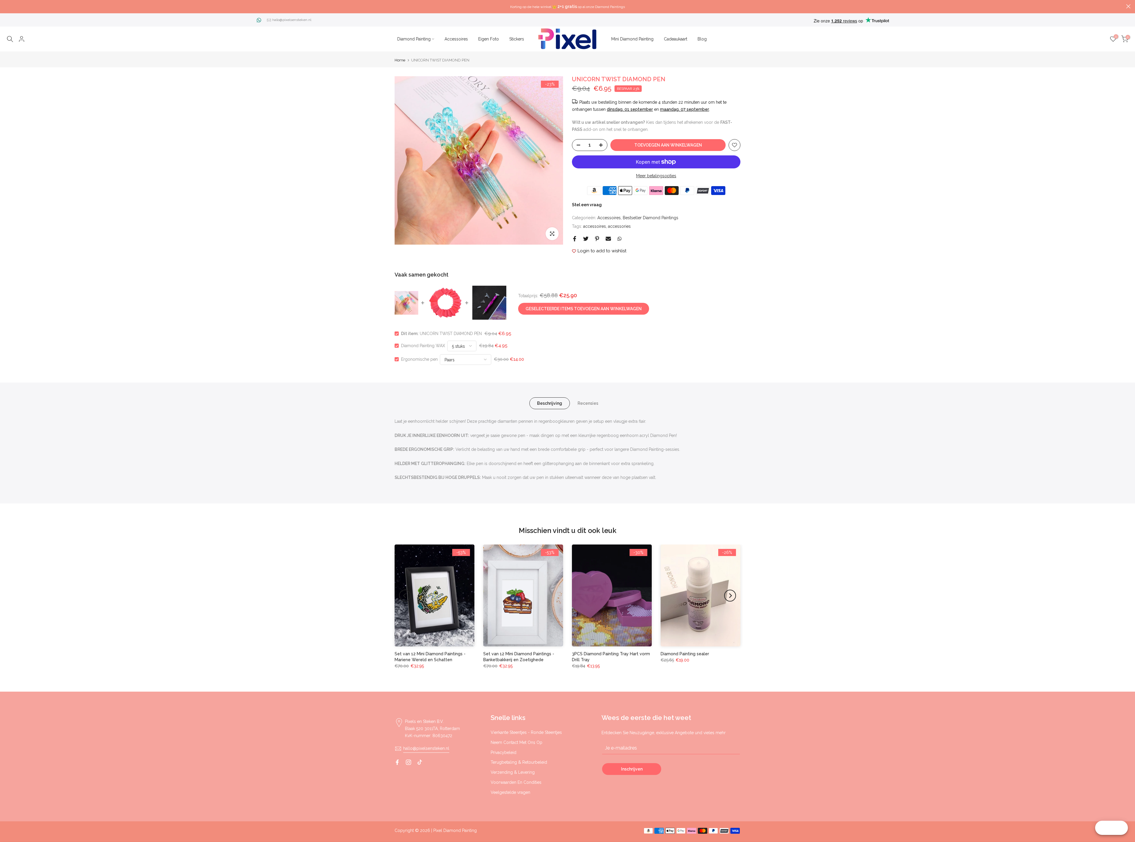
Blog (702, 39)
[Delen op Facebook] (574, 238)
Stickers (516, 39)
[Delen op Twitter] (585, 238)
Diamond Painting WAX (423, 345)
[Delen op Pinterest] (597, 238)
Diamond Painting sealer (685, 653)
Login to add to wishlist (602, 250)
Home (400, 60)
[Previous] (405, 596)
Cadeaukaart (675, 39)
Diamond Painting (414, 39)
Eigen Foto (488, 39)
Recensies (588, 403)
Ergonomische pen (419, 359)
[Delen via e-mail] (608, 238)
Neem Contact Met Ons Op (516, 742)
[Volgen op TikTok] (419, 762)
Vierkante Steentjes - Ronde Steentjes (526, 732)
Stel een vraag (587, 204)
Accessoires (456, 39)
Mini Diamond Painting (632, 39)
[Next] (730, 596)
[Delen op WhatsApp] (619, 238)
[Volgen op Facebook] (397, 762)
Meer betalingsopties (656, 175)
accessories (619, 226)
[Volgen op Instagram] (408, 762)
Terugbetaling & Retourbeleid (519, 762)
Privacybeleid (503, 752)
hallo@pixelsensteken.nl (291, 20)
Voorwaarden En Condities (516, 782)
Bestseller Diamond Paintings (650, 217)
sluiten (6, 6)
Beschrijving (549, 403)
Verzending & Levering (513, 772)
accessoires (594, 226)
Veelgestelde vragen (510, 792)
